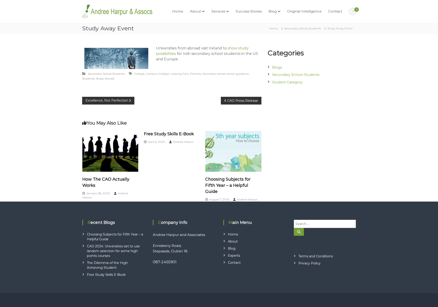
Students (88, 78)
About (233, 241)
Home (177, 11)
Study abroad (105, 78)
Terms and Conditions (315, 256)
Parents (195, 73)
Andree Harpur (183, 141)
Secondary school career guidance (225, 73)
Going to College (157, 73)
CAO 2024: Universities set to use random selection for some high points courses (113, 251)
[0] (352, 12)
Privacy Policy (309, 263)
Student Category (287, 82)
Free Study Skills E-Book (169, 133)
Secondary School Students (302, 28)
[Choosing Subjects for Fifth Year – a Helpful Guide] (233, 151)
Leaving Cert (179, 73)
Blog (273, 11)
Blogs (277, 67)
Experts (234, 255)
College (139, 73)
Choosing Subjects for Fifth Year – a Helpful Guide (227, 185)
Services (218, 11)
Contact (335, 11)
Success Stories (249, 11)
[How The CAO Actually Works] (110, 151)
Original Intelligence (304, 11)
